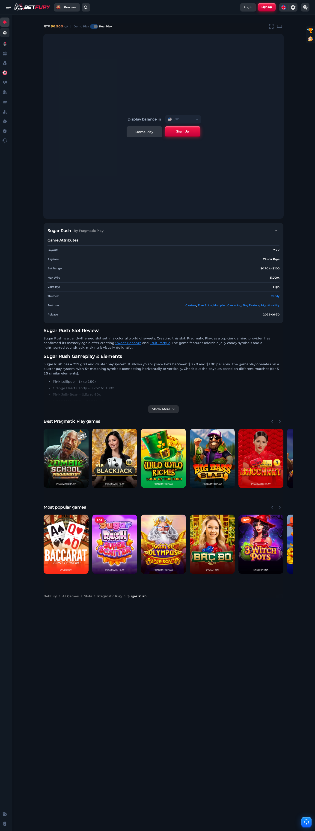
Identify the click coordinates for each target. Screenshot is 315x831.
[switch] (94, 26)
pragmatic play (109, 596)
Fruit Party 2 (160, 343)
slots (88, 596)
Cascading (234, 305)
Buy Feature (251, 305)
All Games (70, 596)
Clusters (190, 305)
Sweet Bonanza (128, 343)
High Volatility (270, 305)
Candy (275, 296)
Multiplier (219, 305)
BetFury (50, 596)
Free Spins (205, 305)
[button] (66, 458)
